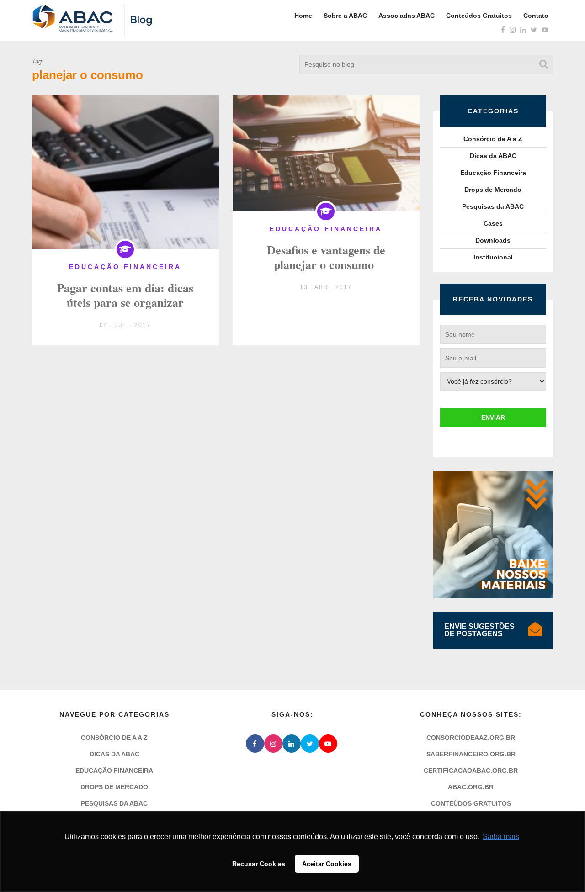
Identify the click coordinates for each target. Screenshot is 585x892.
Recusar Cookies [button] (258, 863)
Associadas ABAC (406, 15)
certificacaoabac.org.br (471, 770)
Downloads (493, 240)
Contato (535, 15)
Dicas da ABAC (493, 155)
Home (303, 15)
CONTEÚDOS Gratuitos (471, 803)
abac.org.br (471, 787)
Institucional (493, 257)
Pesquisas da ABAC (493, 206)
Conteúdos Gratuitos (479, 15)
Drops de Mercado (492, 189)
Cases (493, 223)
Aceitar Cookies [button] (326, 863)
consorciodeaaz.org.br (470, 737)
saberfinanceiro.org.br (471, 754)
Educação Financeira (493, 172)
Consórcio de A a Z (492, 139)
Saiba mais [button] (501, 836)
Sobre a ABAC (345, 15)
